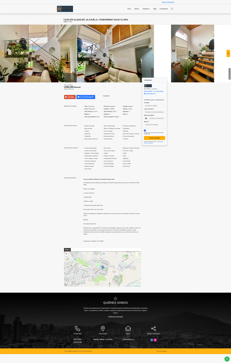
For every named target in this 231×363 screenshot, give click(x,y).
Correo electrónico (149, 109)
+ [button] (66, 254)
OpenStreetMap (137, 286)
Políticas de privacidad (115, 316)
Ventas (136, 8)
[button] (104, 80)
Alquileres (146, 8)
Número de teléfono (149, 115)
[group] (38, 53)
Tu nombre (147, 102)
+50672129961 (159, 91)
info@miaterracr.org (150, 93)
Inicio (129, 8)
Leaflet (127, 286)
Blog (154, 8)
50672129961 (148, 91)
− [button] (66, 256)
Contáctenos (164, 8)
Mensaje (146, 121)
